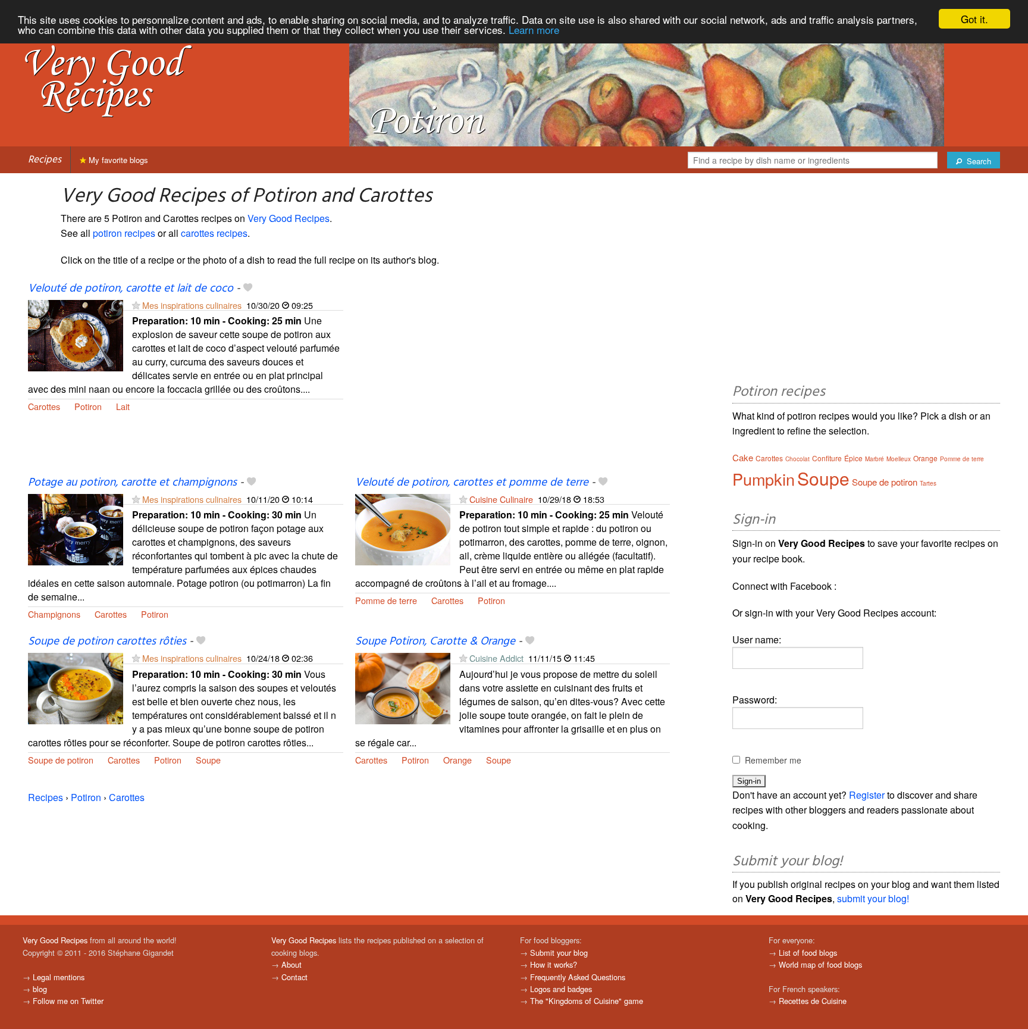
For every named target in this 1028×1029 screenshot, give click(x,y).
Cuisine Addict (497, 658)
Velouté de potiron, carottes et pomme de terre (471, 483)
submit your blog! (873, 898)
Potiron (88, 406)
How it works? (553, 964)
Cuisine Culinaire (501, 499)
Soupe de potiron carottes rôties (107, 641)
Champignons (54, 614)
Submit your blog (559, 952)
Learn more (534, 29)
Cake (742, 457)
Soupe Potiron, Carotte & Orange (435, 641)
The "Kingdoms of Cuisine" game (586, 1000)
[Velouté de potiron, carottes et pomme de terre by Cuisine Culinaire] (402, 528)
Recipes (44, 160)
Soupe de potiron (60, 759)
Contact (294, 977)
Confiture (827, 458)
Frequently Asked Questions (577, 977)
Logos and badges (561, 988)
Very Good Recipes (288, 218)
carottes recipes (214, 233)
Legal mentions (58, 977)
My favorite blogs (117, 159)
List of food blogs (808, 952)
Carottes (44, 406)
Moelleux (898, 459)
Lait (123, 406)
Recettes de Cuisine (813, 1000)
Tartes (928, 483)
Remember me (773, 760)
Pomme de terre (386, 600)
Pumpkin (763, 478)
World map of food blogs (820, 964)
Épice (853, 458)
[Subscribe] (136, 305)
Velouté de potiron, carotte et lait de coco (130, 289)
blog (40, 988)
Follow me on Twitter (68, 1000)
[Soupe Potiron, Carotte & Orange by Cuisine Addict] (402, 688)
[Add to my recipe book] (247, 289)
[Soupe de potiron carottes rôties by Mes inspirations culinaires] (75, 688)
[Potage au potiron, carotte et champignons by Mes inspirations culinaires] (75, 528)
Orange (457, 759)
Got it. (974, 18)
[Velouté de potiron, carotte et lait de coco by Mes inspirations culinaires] (75, 334)
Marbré (874, 459)
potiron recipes (124, 233)
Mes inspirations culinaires (192, 305)
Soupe (208, 759)
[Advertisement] (512, 378)
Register (867, 795)
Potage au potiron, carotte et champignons (132, 483)
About (291, 964)
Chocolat (797, 459)
